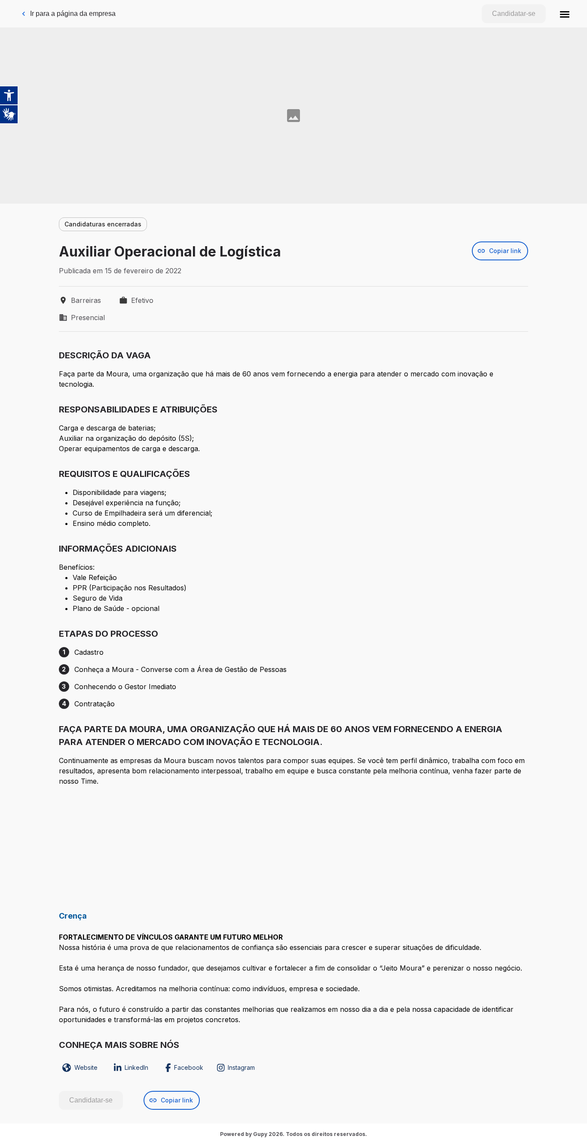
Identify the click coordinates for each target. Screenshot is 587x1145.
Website (86, 1067)
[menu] (564, 14)
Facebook (188, 1067)
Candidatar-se (513, 13)
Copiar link (505, 250)
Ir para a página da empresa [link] (73, 13)
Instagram (241, 1067)
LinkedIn (136, 1067)
